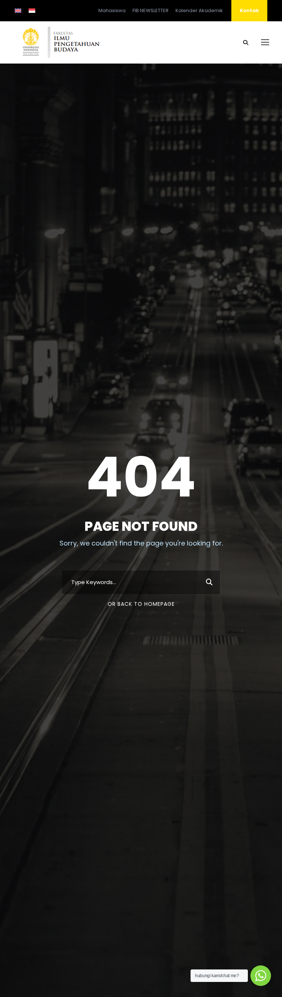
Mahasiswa (112, 10)
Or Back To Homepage (141, 604)
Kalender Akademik (199, 10)
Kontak (249, 10)
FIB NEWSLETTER (151, 10)
